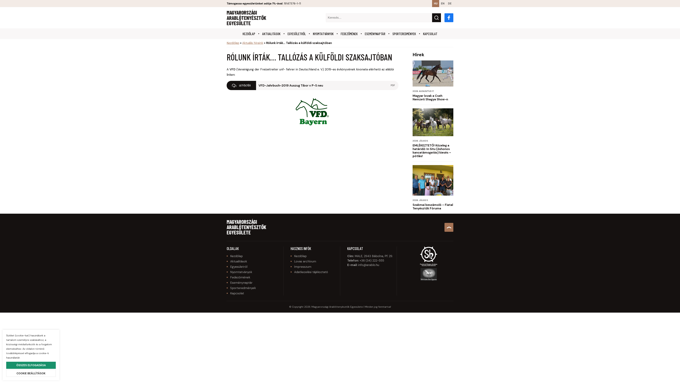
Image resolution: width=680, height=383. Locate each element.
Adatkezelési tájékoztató (311, 272)
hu (436, 3)
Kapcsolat (430, 34)
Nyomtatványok (323, 34)
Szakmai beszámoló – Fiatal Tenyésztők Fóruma (433, 206)
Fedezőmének (349, 34)
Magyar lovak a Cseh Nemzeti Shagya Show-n (430, 97)
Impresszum (302, 267)
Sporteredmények (404, 34)
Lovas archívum (305, 261)
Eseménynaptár (375, 34)
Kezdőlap (249, 34)
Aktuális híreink (252, 43)
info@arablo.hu (368, 265)
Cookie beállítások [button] (31, 373)
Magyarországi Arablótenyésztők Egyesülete (246, 18)
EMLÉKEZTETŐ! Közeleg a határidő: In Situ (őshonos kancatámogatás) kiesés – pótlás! (432, 151)
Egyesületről (297, 34)
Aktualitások (271, 34)
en (442, 3)
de (450, 3)
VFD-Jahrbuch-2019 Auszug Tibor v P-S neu (291, 85)
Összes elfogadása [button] (31, 365)
